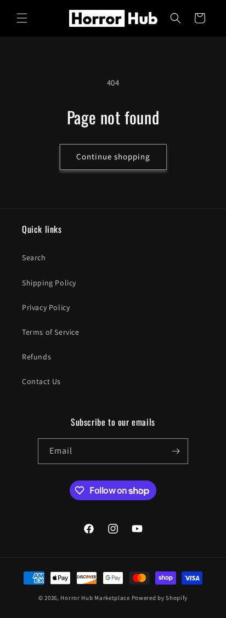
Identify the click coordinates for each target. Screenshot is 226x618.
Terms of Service (51, 332)
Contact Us (41, 381)
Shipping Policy (49, 283)
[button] (22, 18)
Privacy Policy (46, 307)
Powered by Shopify (160, 598)
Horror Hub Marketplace (94, 598)
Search (34, 257)
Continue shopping (113, 156)
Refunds (36, 357)
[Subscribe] (175, 451)
